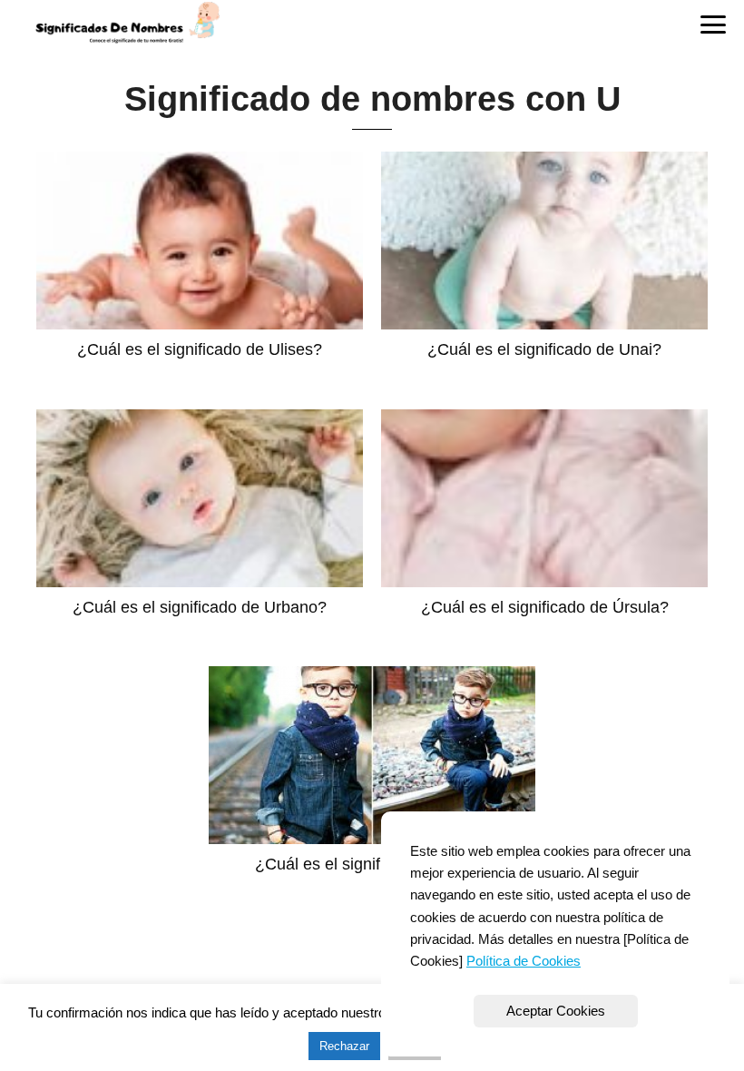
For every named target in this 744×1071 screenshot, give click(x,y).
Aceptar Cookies (555, 1010)
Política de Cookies (523, 960)
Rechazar (344, 1046)
